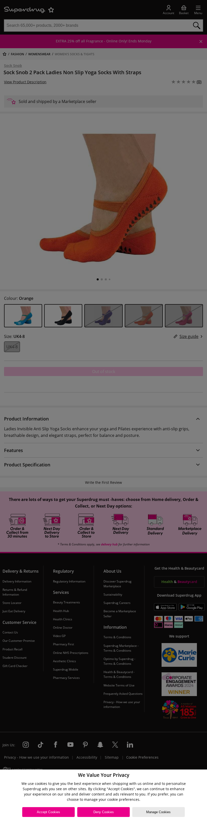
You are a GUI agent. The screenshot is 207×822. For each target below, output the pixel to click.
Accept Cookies (48, 812)
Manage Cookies (158, 812)
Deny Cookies (103, 812)
